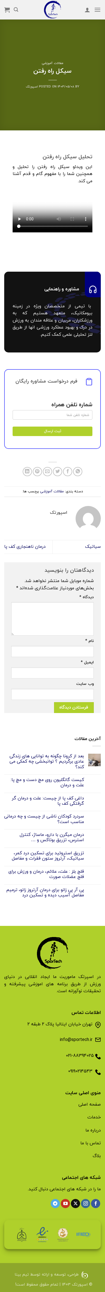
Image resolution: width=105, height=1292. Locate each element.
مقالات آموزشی (52, 63)
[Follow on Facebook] (95, 1203)
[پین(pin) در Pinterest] (37, 471)
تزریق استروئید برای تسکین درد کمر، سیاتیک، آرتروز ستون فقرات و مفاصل (48, 856)
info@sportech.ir (76, 1040)
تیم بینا (22, 1275)
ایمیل (87, 662)
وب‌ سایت (85, 684)
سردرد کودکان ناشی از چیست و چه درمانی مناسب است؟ (44, 819)
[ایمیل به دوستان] (47, 471)
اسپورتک (32, 86)
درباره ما (93, 1130)
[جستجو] (16, 9)
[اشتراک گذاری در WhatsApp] (77, 471)
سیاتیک (93, 547)
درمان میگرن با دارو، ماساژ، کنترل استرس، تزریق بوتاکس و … (52, 837)
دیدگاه (86, 597)
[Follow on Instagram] (85, 1203)
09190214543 (80, 1071)
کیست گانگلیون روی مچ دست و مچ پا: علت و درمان (47, 782)
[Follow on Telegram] (55, 1203)
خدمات (94, 1117)
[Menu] (97, 9)
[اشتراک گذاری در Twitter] (57, 471)
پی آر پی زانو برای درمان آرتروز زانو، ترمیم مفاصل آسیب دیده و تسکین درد (45, 892)
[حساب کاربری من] (87, 10)
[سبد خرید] (7, 10)
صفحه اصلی (89, 1104)
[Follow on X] (75, 1203)
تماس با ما (90, 1143)
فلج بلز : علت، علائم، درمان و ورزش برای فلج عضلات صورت (46, 874)
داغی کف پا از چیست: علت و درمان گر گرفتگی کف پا (48, 801)
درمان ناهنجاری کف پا (25, 547)
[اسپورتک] (53, 10)
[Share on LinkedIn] (27, 471)
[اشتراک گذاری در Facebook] (67, 471)
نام (89, 641)
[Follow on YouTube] (65, 1203)
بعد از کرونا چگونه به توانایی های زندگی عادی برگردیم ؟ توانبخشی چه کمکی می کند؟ (47, 762)
